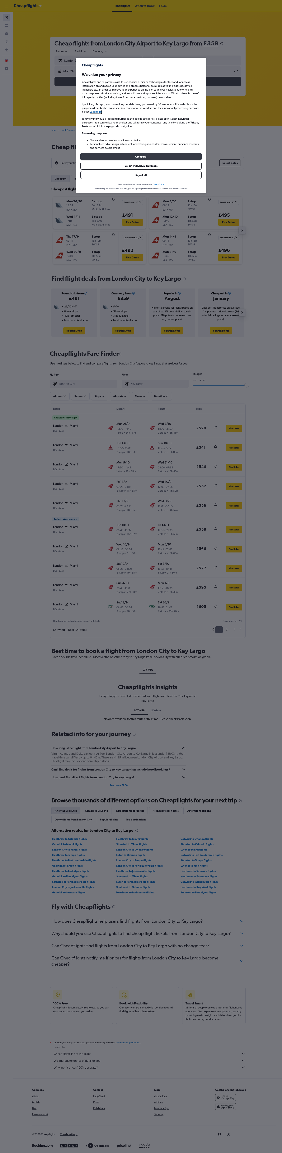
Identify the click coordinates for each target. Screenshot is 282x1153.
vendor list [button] (96, 111)
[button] (141, 156)
